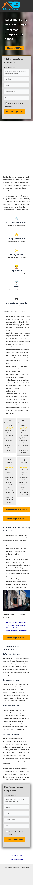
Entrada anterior (16, 855)
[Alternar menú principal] (29, 6)
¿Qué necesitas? (9, 67)
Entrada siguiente (16, 859)
